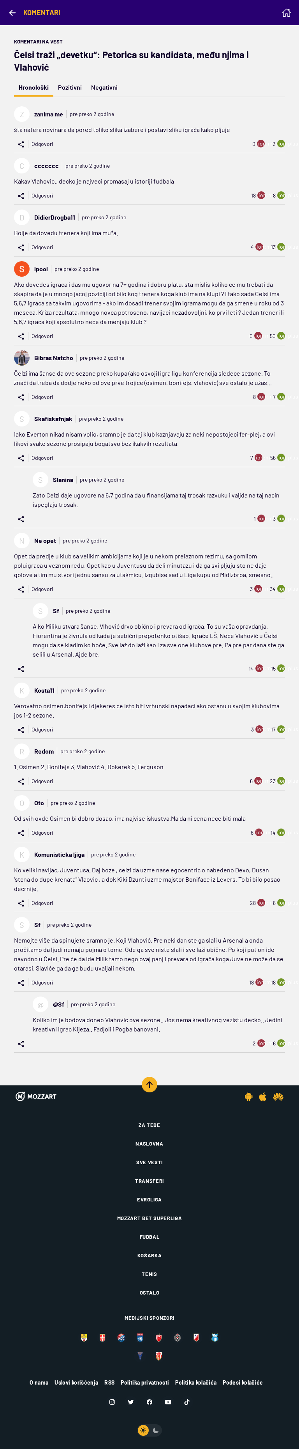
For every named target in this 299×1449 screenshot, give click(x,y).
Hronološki (34, 87)
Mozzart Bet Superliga (149, 1218)
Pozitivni (70, 87)
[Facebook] (149, 1402)
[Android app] (249, 1096)
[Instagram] (112, 1402)
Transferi (149, 1181)
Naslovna (149, 1143)
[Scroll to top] (149, 1084)
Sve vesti (149, 1162)
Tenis (149, 1274)
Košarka (149, 1255)
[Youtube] (168, 1402)
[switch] (149, 1430)
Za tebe (149, 1125)
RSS (109, 1382)
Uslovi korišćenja (76, 1382)
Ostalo (150, 1293)
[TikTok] (187, 1402)
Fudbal (150, 1237)
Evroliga (149, 1199)
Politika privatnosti (145, 1382)
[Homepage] (286, 13)
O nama (39, 1382)
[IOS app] (263, 1096)
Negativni (104, 87)
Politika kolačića (195, 1382)
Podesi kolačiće (243, 1382)
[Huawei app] (278, 1097)
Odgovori (42, 143)
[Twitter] (131, 1402)
